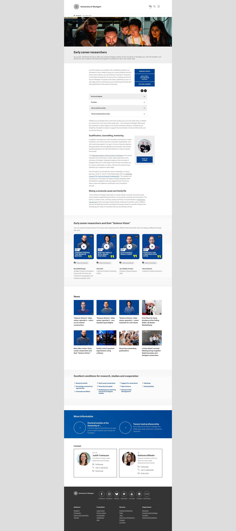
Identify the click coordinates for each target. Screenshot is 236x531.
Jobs (121, 515)
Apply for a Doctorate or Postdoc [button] (144, 77)
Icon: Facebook (101, 494)
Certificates (100, 518)
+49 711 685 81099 (147, 470)
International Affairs (83, 391)
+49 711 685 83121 (101, 468)
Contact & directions (126, 511)
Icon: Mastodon (124, 494)
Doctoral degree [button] (96, 96)
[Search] (154, 6)
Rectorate (145, 511)
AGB (98, 520)
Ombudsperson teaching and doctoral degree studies (107, 391)
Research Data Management (126, 390)
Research (78, 15)
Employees (77, 513)
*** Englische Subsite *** (74, 15)
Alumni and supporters (81, 515)
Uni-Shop (122, 522)
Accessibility (101, 515)
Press (121, 513)
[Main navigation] (159, 6)
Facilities (145, 515)
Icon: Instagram (109, 494)
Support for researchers (129, 383)
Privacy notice (101, 513)
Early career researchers (107, 383)
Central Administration (149, 518)
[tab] (118, 96)
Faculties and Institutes (149, 513)
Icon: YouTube (132, 494)
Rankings (147, 383)
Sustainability (149, 386)
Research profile (81, 383)
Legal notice (101, 511)
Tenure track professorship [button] (100, 114)
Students (77, 511)
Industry (76, 518)
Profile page (99, 464)
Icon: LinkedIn (139, 494)
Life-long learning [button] (145, 84)
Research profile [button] (144, 71)
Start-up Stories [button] (145, 159)
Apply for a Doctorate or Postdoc (127, 519)
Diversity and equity (105, 386)
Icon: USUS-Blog (147, 494)
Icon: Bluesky (116, 494)
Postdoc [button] (94, 102)
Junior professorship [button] (98, 108)
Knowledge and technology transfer (84, 387)
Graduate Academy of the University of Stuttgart (107, 155)
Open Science (126, 386)
